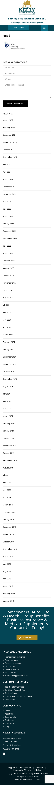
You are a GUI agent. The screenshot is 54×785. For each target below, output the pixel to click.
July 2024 (6, 164)
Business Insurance (13, 663)
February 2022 (9, 260)
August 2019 (8, 468)
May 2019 (7, 490)
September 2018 (10, 549)
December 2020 (9, 357)
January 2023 (8, 223)
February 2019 (9, 512)
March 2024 (8, 179)
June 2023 (7, 209)
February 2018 (9, 593)
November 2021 (10, 283)
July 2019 (6, 475)
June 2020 (7, 401)
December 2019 (9, 438)
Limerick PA (40, 767)
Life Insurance (11, 666)
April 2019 (7, 497)
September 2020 (10, 379)
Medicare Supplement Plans (16, 675)
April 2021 (7, 327)
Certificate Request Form (15, 690)
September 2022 (10, 238)
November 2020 (10, 364)
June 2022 (7, 246)
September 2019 (10, 460)
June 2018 (7, 564)
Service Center (11, 693)
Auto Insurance (11, 660)
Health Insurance (12, 669)
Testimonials (10, 717)
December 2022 (9, 231)
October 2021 (8, 290)
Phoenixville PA (19, 770)
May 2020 (7, 408)
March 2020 (8, 416)
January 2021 (8, 349)
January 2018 (8, 601)
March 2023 (8, 216)
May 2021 (7, 320)
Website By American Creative (27, 779)
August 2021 (8, 297)
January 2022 (8, 268)
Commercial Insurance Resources (19, 696)
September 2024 (10, 157)
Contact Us (9, 720)
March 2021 (8, 334)
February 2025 (9, 127)
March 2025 (8, 120)
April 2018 (7, 578)
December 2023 (9, 186)
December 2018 (9, 527)
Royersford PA (26, 767)
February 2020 (9, 423)
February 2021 (9, 342)
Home (7, 710)
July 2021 (6, 305)
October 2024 (8, 149)
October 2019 (8, 453)
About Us (9, 714)
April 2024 (7, 172)
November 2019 (10, 445)
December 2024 (9, 135)
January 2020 (8, 431)
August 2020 (8, 386)
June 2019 (7, 482)
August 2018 (8, 556)
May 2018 (7, 571)
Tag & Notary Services (14, 687)
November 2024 (10, 142)
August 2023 (8, 201)
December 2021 (9, 275)
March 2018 (8, 586)
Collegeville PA (34, 770)
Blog (7, 726)
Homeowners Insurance (15, 657)
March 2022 (8, 253)
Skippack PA (13, 767)
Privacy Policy (10, 723)
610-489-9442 (19, 27)
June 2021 (7, 312)
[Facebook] (4, 754)
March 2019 (8, 505)
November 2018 (10, 534)
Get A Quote (10, 699)
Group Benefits (11, 672)
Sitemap (37, 776)
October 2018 (8, 542)
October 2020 (8, 371)
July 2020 (6, 394)
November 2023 (10, 194)
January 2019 (8, 519)
